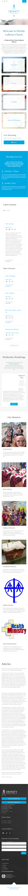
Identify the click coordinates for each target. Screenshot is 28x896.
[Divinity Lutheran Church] (14, 8)
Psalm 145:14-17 (15, 332)
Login (17, 888)
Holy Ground (9, 224)
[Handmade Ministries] (14, 551)
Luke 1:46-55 (8, 296)
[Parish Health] (14, 629)
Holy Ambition (9, 293)
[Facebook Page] (3, 1)
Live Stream (5, 868)
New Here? (14, 65)
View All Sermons (14, 345)
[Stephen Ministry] (14, 590)
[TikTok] (5, 1)
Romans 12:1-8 (8, 279)
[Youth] (14, 434)
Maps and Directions (14, 120)
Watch (15, 142)
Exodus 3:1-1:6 (8, 227)
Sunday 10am (10, 183)
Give (24, 1)
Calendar (14, 102)
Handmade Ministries (9, 566)
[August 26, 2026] (10, 381)
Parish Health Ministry (10, 644)
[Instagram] (7, 1)
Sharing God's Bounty (12, 329)
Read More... (14, 404)
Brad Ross (9, 261)
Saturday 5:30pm (12, 171)
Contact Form (6, 863)
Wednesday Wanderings (14, 363)
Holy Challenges (10, 276)
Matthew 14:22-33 (9, 315)
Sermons (14, 83)
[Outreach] (14, 513)
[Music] (14, 474)
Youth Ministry (7, 449)
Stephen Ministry (8, 605)
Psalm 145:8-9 (8, 332)
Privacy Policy (12, 888)
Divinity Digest (10, 841)
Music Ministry (7, 489)
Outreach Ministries (9, 528)
